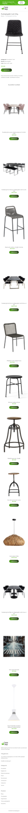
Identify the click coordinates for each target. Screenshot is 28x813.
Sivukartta (3, 803)
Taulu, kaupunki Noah (14, 669)
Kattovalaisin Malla (14, 556)
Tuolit (13, 59)
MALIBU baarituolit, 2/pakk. (14, 458)
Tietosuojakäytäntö (5, 801)
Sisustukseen (4, 778)
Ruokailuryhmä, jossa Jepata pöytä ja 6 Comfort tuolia (14, 133)
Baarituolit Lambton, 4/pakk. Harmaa (14, 247)
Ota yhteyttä (4, 796)
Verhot (2, 785)
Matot (2, 775)
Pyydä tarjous (21, 3)
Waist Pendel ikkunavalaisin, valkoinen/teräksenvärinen (14, 726)
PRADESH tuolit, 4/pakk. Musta (14, 360)
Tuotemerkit (3, 780)
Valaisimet (3, 783)
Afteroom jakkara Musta (14, 402)
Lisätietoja (6, 70)
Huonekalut (9, 59)
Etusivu (2, 16)
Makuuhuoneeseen (5, 773)
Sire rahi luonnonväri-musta (14, 500)
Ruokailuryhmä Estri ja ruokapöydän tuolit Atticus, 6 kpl (14, 304)
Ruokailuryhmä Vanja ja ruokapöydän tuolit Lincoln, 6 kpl (14, 190)
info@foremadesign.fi (6, 761)
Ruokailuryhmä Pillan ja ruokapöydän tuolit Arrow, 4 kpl (14, 613)
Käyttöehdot (4, 798)
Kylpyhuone (3, 770)
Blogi (2, 793)
